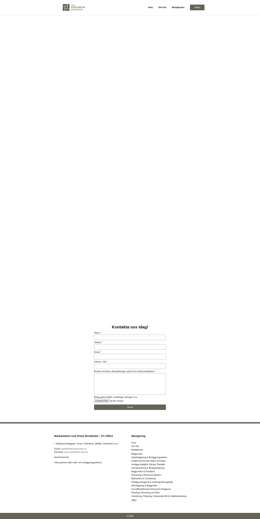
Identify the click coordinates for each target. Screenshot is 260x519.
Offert (133, 500)
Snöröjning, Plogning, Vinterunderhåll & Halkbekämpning (158, 496)
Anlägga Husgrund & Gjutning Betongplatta (152, 482)
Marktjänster (178, 7)
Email (97, 352)
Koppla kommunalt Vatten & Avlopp (148, 461)
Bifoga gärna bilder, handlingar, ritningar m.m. (116, 397)
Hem (150, 7)
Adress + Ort (100, 362)
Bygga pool (136, 454)
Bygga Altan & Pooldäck (143, 471)
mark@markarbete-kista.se (74, 449)
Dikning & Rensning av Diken (145, 492)
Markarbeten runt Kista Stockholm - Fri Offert (83, 435)
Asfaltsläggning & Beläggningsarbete (149, 457)
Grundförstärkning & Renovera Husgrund (151, 489)
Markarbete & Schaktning (143, 478)
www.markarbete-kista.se (76, 452)
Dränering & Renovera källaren (146, 475)
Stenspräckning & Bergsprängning (147, 468)
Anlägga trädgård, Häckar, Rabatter (148, 464)
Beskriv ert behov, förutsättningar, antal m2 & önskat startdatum (124, 371)
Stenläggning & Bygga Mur (144, 485)
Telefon (98, 342)
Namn (97, 333)
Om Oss (162, 7)
